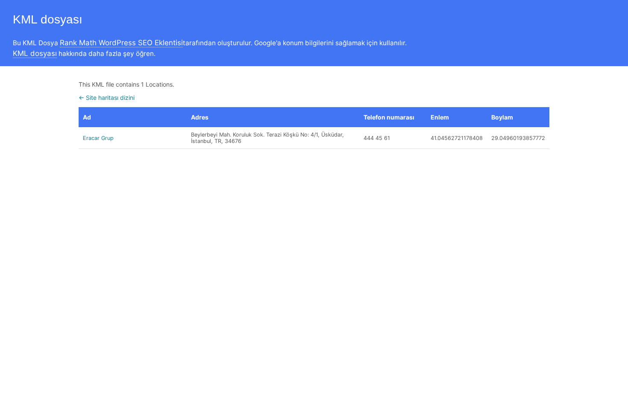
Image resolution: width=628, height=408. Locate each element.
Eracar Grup (98, 138)
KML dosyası (35, 53)
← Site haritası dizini (107, 97)
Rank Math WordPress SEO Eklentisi (121, 42)
